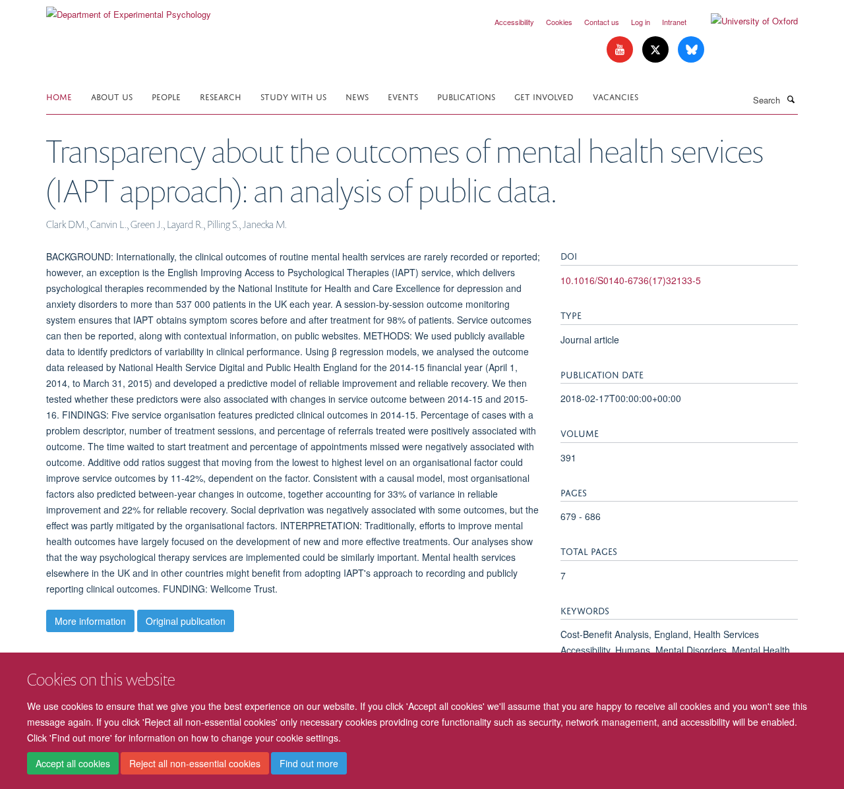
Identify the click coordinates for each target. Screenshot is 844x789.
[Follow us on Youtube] (621, 50)
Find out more (309, 763)
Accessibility (514, 21)
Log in (640, 21)
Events (403, 96)
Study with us (293, 96)
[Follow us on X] (656, 50)
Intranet (674, 21)
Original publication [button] (186, 621)
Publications (466, 96)
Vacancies (615, 96)
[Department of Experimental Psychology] (128, 9)
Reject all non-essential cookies (194, 763)
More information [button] (90, 621)
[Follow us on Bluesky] (691, 50)
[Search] (790, 99)
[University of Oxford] (744, 21)
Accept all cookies (73, 763)
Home (59, 96)
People (166, 96)
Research (220, 96)
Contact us (601, 21)
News (357, 96)
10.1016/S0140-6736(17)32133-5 (630, 280)
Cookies (559, 21)
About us (112, 96)
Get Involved (544, 96)
